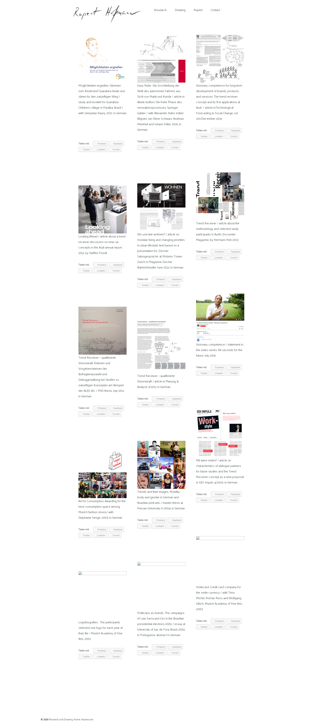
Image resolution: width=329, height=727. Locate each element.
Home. (77, 719)
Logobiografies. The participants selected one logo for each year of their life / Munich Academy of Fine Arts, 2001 (100, 630)
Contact (215, 10)
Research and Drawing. (61, 719)
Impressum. (87, 719)
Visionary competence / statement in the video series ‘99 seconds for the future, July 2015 (219, 350)
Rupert (198, 10)
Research (160, 10)
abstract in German (168, 635)
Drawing (180, 10)
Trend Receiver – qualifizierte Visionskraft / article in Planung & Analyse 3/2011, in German (158, 381)
